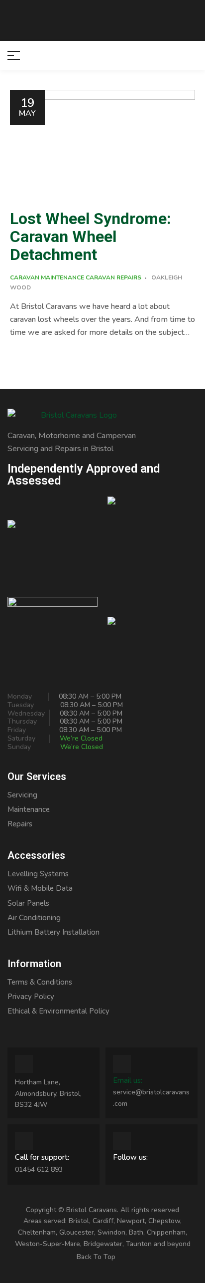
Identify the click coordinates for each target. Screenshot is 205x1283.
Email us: (127, 1080)
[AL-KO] (152, 626)
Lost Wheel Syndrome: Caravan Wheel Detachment (90, 236)
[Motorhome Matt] (52, 626)
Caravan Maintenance (47, 277)
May (27, 107)
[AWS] (52, 541)
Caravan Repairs (113, 277)
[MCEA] (152, 542)
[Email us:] (122, 1064)
